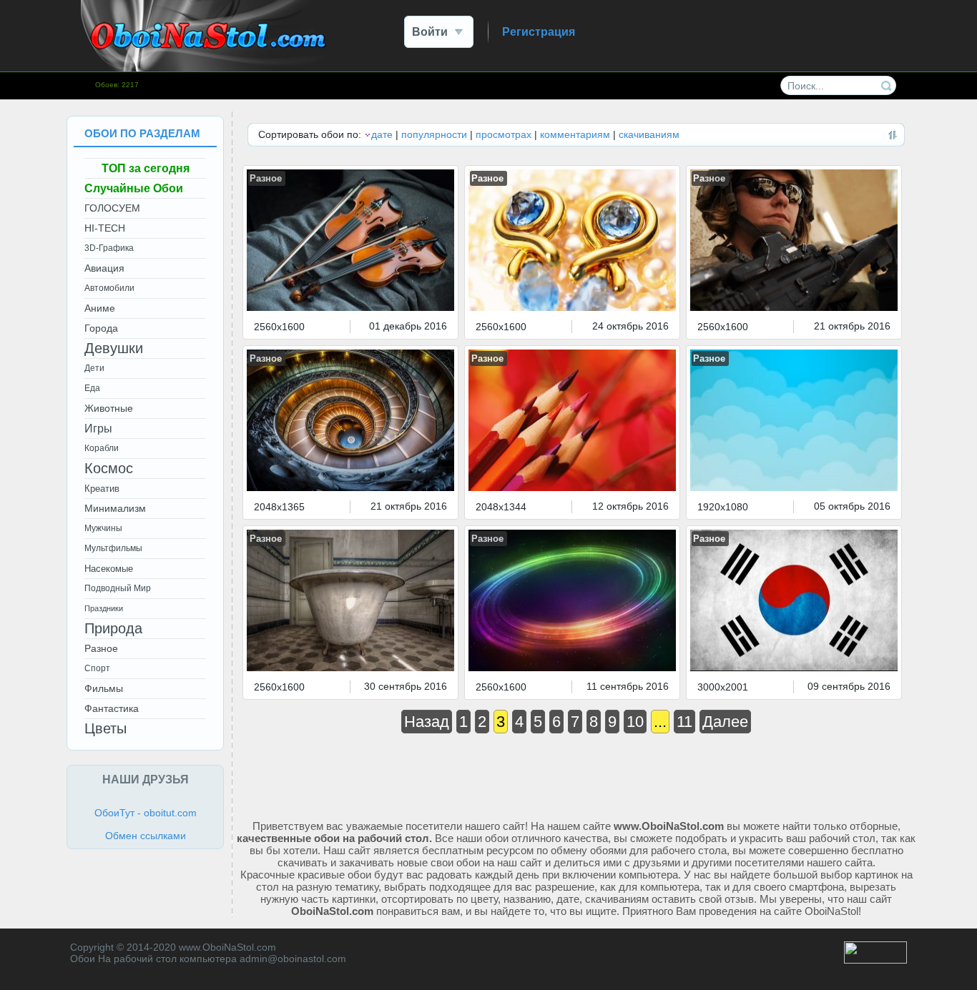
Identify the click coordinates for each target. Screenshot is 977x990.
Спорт (97, 668)
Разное (266, 178)
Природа (113, 628)
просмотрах (503, 134)
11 (684, 722)
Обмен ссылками (145, 835)
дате (382, 134)
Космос (108, 468)
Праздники (103, 608)
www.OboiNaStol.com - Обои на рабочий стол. (206, 35)
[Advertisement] (576, 774)
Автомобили (109, 288)
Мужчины (103, 528)
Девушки (113, 348)
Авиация (104, 268)
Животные (108, 408)
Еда (92, 388)
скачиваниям (649, 134)
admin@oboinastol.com (293, 958)
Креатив (101, 488)
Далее (725, 722)
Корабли (101, 448)
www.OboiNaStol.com (227, 947)
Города (101, 328)
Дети (94, 368)
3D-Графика (109, 248)
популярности (434, 134)
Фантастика (111, 708)
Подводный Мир (117, 588)
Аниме (99, 308)
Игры (98, 428)
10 (635, 722)
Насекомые (108, 568)
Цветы (105, 728)
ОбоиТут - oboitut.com (145, 812)
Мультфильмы (113, 548)
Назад (426, 722)
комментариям (575, 134)
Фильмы (103, 688)
